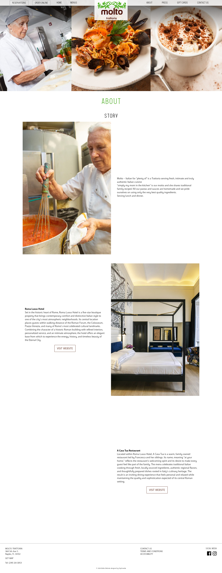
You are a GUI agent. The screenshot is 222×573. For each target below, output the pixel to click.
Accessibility (146, 554)
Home (59, 3)
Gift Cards (182, 3)
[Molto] (111, 10)
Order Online (41, 3)
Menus (73, 3)
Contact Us (203, 3)
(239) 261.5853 (15, 562)
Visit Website (65, 348)
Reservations (19, 3)
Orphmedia (122, 568)
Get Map (9, 558)
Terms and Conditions (151, 551)
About (149, 3)
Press (165, 3)
